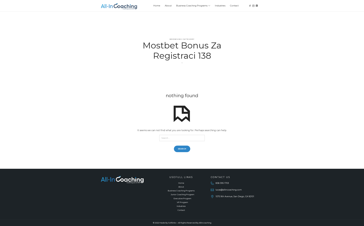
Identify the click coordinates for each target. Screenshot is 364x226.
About (181, 187)
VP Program (182, 202)
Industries (181, 206)
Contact (181, 210)
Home (181, 183)
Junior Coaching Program (182, 194)
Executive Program (182, 198)
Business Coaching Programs (181, 190)
